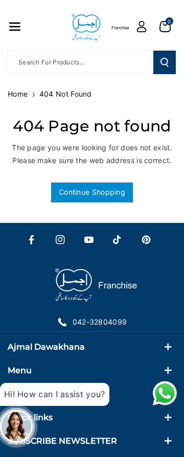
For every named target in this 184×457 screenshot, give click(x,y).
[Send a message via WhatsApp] (165, 393)
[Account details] (141, 26)
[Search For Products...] (164, 62)
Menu (20, 370)
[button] (15, 26)
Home (18, 93)
